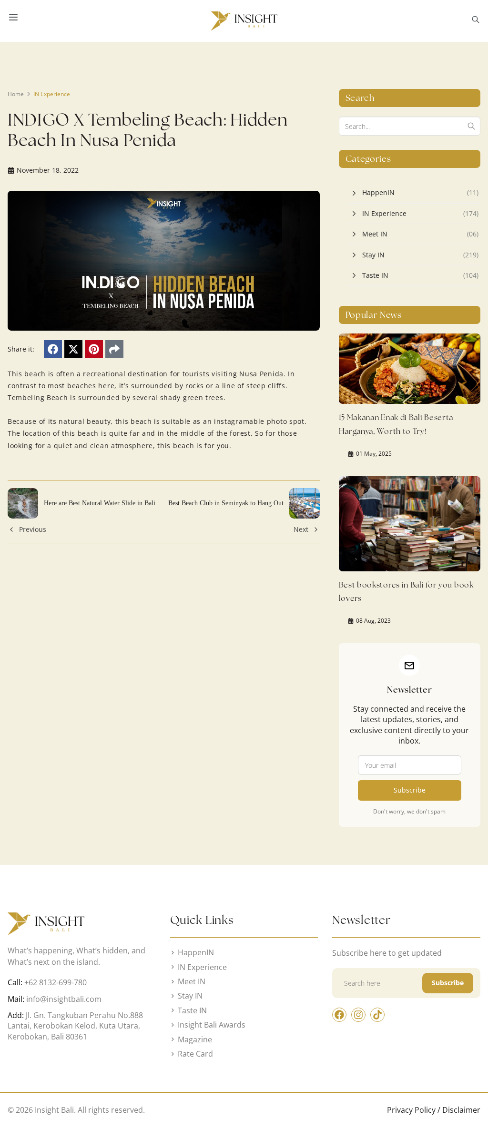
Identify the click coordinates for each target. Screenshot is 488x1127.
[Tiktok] (377, 1015)
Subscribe (410, 789)
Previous (32, 529)
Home (16, 94)
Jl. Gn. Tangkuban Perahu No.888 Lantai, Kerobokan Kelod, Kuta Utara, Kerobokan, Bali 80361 (75, 1026)
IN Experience (51, 94)
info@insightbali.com (64, 999)
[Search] (471, 126)
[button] (475, 21)
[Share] (114, 349)
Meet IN (374, 233)
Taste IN (375, 275)
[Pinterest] (94, 349)
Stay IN (373, 254)
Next (301, 529)
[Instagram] (358, 1015)
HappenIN (378, 192)
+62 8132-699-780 (55, 982)
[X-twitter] (73, 349)
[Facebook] (53, 349)
